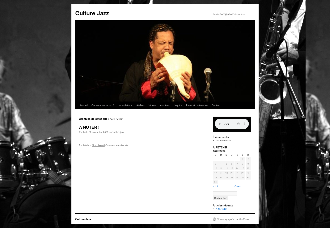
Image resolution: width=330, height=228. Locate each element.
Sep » (238, 186)
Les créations (125, 105)
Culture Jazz (92, 13)
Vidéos (152, 105)
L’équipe (178, 105)
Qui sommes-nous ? (102, 105)
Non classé (98, 145)
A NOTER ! (89, 127)
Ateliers (140, 105)
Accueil (83, 105)
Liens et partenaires (197, 105)
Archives (165, 105)
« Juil (215, 186)
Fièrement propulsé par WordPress (233, 219)
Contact (216, 105)
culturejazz (118, 132)
